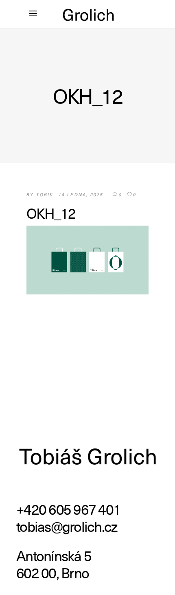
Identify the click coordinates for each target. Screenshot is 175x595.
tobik (44, 194)
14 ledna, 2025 (80, 194)
